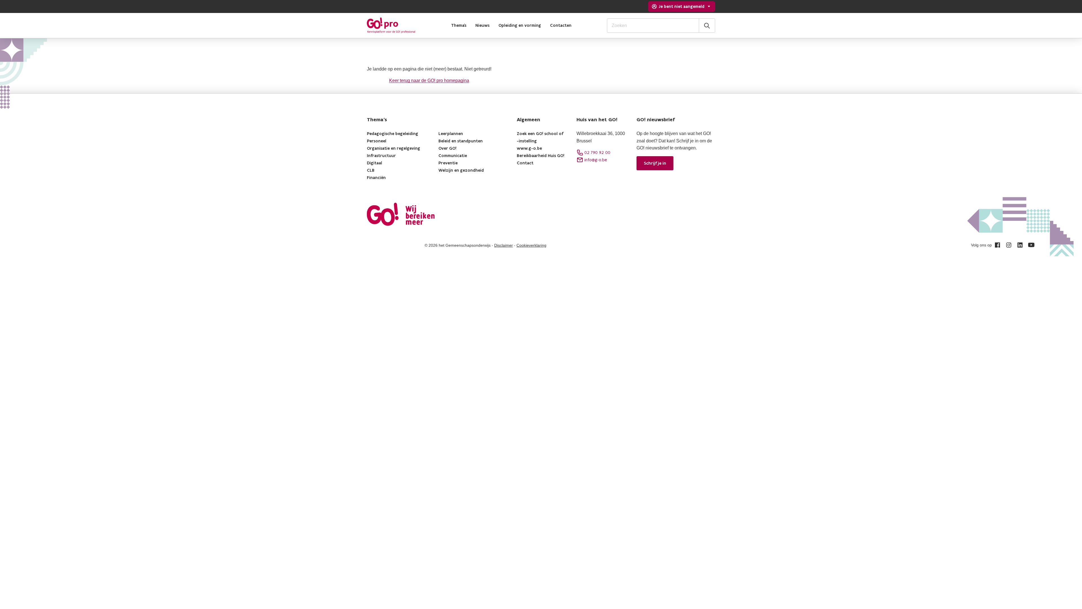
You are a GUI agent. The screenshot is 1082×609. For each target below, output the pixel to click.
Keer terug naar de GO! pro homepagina (429, 80)
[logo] (391, 25)
